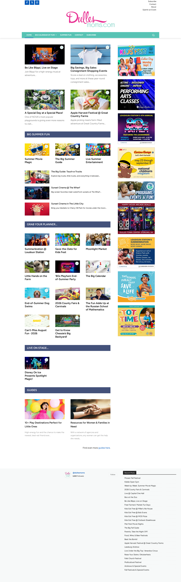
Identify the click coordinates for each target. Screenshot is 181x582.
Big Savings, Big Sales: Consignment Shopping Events (89, 69)
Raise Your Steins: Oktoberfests (137, 554)
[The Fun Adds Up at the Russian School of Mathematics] (98, 294)
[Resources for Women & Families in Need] (90, 409)
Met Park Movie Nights (133, 524)
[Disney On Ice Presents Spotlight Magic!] (37, 363)
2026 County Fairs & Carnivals (136, 489)
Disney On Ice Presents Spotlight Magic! (36, 375)
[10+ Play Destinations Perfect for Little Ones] (45, 409)
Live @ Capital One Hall (134, 493)
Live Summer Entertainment (94, 160)
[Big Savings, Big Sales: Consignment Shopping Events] (90, 54)
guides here (104, 447)
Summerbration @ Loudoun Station (35, 250)
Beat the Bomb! (130, 539)
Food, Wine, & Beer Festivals (136, 535)
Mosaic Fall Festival (132, 478)
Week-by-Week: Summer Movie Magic (140, 486)
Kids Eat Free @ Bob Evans (135, 512)
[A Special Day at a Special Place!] (45, 100)
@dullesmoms (79, 473)
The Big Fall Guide (131, 528)
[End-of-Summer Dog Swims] (37, 294)
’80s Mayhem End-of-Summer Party (66, 277)
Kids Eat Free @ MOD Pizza (135, 516)
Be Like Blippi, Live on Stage (41, 67)
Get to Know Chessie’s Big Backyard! (63, 333)
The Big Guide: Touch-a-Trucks (66, 171)
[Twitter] (32, 2)
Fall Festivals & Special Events (136, 570)
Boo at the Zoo (130, 497)
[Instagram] (37, 2)
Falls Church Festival (132, 558)
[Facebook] (27, 2)
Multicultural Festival (132, 562)
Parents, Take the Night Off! (136, 532)
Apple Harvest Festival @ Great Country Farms (143, 543)
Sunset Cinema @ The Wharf (65, 187)
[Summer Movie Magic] (37, 149)
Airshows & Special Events (135, 566)
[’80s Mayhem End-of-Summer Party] (67, 266)
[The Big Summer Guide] (67, 149)
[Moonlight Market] (98, 239)
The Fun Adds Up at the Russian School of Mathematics (97, 306)
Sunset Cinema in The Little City (67, 203)
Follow (112, 474)
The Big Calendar (96, 275)
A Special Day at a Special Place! (44, 112)
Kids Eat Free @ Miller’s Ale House (138, 509)
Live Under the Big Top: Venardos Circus (141, 551)
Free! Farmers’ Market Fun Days (137, 505)
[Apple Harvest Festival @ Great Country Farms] (90, 100)
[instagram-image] (72, 488)
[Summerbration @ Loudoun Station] (37, 239)
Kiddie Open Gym (131, 482)
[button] (153, 35)
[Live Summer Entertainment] (98, 149)
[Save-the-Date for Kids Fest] (67, 239)
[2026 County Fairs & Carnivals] (67, 294)
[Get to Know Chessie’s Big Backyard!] (67, 321)
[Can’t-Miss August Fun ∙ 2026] (37, 321)
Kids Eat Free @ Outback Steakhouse (139, 520)
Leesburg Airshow (131, 547)
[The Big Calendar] (98, 266)
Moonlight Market (96, 248)
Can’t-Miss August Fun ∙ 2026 (36, 332)
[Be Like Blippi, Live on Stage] (45, 54)
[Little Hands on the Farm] (37, 266)
